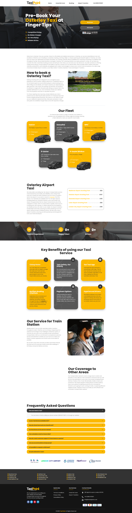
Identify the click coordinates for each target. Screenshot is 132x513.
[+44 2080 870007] (82, 497)
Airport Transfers (83, 3)
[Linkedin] (38, 501)
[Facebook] (28, 501)
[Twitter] (31, 501)
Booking (71, 3)
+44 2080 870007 (98, 3)
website (43, 301)
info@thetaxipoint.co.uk (90, 499)
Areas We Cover (60, 3)
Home (50, 3)
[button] (83, 3)
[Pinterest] (34, 501)
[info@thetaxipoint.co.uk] (82, 500)
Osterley (52, 197)
